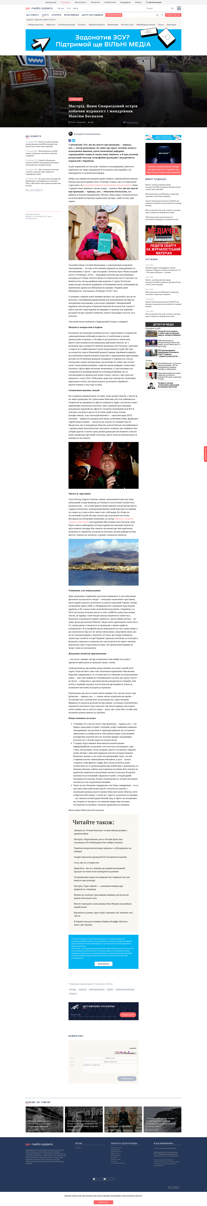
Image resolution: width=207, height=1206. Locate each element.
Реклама (78, 1148)
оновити (132, 1048)
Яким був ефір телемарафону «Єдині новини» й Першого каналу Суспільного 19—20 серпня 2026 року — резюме (162, 270)
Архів (75, 8)
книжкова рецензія (96, 989)
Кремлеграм (113, 25)
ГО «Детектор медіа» (154, 2)
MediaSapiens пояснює (146, 25)
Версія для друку (132, 122)
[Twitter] (73, 140)
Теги (69, 8)
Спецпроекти (113, 15)
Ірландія (72, 989)
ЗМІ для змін (95, 2)
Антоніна (138, 2)
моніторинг (171, 25)
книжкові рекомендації (125, 989)
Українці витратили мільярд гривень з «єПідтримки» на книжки (102, 850)
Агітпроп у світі (128, 25)
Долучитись (103, 963)
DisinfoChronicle (110, 2)
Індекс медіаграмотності (41, 20)
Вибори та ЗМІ (115, 1159)
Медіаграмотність (36, 25)
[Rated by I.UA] (98, 1180)
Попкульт (82, 25)
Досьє (161, 25)
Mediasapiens (115, 1149)
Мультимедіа (71, 15)
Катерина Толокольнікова (87, 133)
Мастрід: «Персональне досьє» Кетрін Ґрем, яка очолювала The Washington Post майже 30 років (98, 841)
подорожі (82, 989)
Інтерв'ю (56, 15)
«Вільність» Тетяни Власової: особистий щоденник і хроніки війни (100, 832)
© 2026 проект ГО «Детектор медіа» (166, 1152)
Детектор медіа (51, 2)
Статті (45, 15)
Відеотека (114, 1157)
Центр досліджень (92, 15)
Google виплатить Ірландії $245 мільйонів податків (100, 856)
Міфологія (51, 25)
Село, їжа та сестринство (86, 862)
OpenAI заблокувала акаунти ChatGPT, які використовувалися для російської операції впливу (42, 162)
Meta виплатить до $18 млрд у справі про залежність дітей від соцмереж (41, 153)
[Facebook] (70, 140)
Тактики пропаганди (67, 25)
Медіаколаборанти (97, 25)
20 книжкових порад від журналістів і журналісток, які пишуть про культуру (102, 879)
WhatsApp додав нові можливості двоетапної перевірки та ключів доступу (161, 218)
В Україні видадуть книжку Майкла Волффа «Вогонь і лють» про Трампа (101, 923)
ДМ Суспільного (80, 2)
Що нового (32, 15)
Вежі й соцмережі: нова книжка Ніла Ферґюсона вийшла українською (103, 905)
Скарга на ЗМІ (173, 15)
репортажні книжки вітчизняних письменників (107, 185)
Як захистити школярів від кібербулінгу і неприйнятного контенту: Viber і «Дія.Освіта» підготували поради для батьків (43, 182)
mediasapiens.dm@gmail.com (168, 1154)
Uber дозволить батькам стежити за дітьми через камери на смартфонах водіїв (42, 171)
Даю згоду (104, 1202)
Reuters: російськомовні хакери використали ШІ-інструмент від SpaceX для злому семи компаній (42, 144)
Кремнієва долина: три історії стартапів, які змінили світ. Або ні (103, 914)
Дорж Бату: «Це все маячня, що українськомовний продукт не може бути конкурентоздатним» (99, 870)
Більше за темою (38, 1102)
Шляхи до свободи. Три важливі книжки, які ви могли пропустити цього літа (101, 896)
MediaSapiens (65, 2)
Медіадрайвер (125, 2)
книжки (110, 989)
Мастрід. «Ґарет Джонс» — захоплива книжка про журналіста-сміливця (98, 887)
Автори (61, 8)
